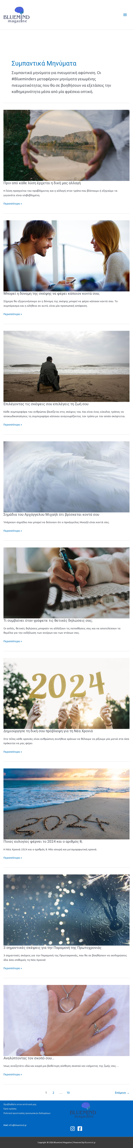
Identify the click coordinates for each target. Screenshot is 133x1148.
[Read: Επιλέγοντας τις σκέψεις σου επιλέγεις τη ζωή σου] (66, 366)
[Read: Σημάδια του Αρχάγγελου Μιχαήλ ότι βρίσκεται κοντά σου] (66, 476)
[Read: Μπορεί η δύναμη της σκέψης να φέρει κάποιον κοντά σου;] (66, 255)
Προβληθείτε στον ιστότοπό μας (19, 1104)
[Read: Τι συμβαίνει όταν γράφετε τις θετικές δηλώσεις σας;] (66, 582)
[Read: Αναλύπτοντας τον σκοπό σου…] (66, 1020)
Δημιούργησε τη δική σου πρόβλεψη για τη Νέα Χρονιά (48, 731)
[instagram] (73, 1128)
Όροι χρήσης (9, 1108)
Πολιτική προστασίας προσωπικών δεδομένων (26, 1113)
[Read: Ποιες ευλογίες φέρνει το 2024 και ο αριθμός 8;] (66, 803)
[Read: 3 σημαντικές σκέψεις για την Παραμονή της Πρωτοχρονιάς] (66, 909)
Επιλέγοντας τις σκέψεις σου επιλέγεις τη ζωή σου (45, 404)
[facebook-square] (80, 1128)
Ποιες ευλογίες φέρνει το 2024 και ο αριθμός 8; (42, 841)
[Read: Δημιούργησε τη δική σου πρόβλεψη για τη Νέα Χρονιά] (66, 693)
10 (68, 1092)
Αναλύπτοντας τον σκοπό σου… (28, 1058)
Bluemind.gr (90, 1142)
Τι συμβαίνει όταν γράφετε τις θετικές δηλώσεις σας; (47, 620)
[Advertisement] (66, 37)
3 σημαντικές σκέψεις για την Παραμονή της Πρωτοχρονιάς (52, 948)
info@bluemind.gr (18, 1125)
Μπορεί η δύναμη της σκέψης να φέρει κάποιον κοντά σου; (51, 293)
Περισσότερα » (12, 203)
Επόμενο (122, 1092)
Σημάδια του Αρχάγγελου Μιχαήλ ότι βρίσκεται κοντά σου (51, 514)
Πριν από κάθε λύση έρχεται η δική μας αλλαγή (42, 183)
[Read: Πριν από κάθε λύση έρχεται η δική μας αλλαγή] (66, 145)
